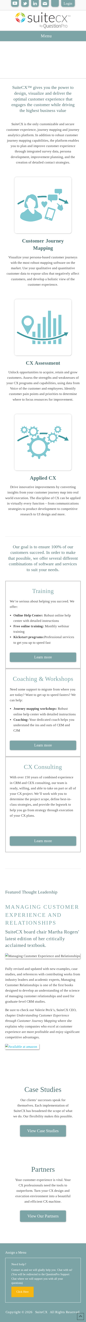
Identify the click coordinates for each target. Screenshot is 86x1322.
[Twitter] (25, 3)
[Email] (45, 3)
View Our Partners (43, 1216)
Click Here (22, 1291)
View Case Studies (43, 1130)
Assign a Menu (15, 1252)
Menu (46, 35)
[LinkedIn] (35, 3)
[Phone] (55, 3)
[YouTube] (15, 3)
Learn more (43, 657)
